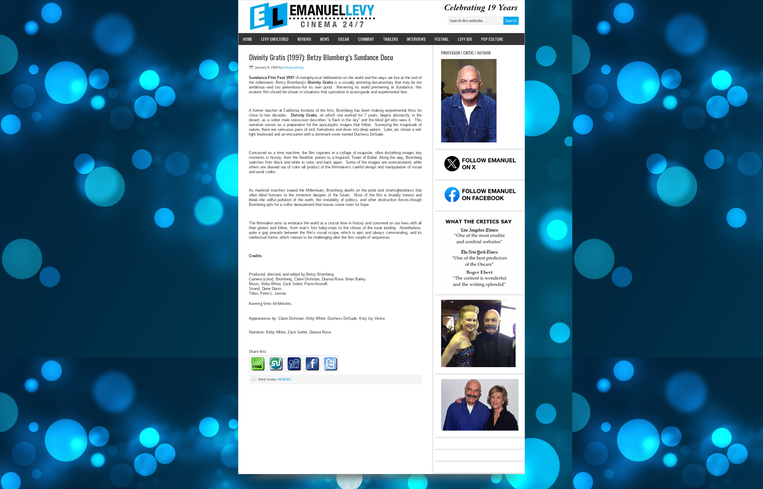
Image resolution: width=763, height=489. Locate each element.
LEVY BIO (465, 39)
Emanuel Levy (307, 16)
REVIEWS (304, 39)
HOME (247, 39)
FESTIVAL (442, 39)
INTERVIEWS (416, 39)
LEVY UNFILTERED (275, 39)
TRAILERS (390, 39)
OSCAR (343, 39)
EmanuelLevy (293, 67)
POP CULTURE (492, 39)
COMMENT (366, 39)
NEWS (324, 39)
